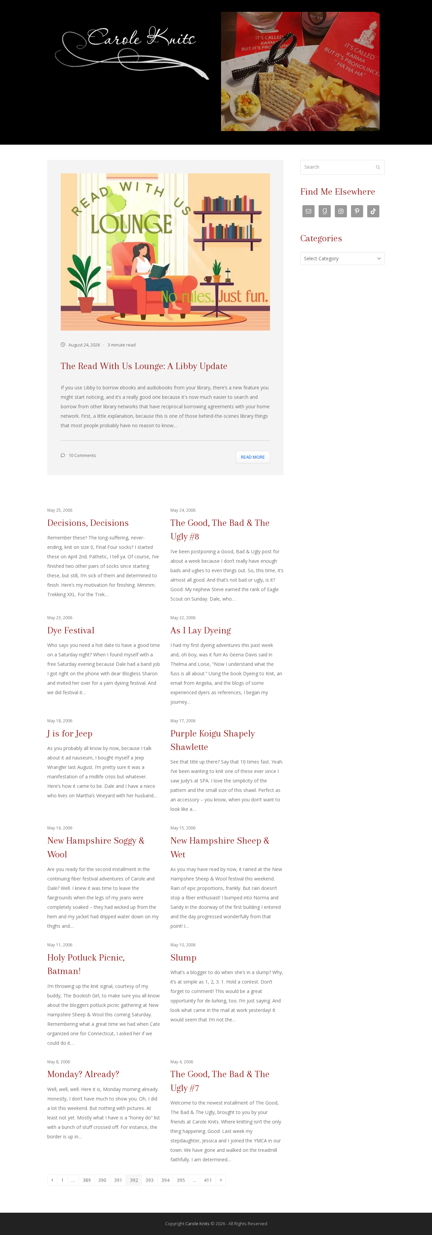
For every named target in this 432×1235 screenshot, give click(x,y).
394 (166, 1180)
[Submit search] (378, 167)
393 (150, 1180)
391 (119, 1180)
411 (209, 1180)
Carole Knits (197, 1223)
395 (182, 1180)
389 (87, 1180)
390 (103, 1180)
